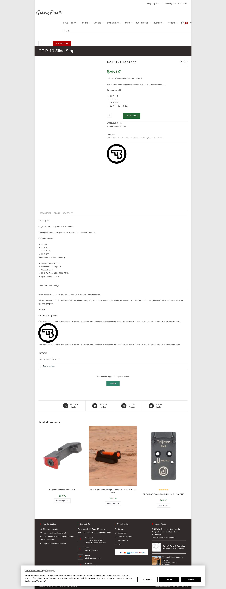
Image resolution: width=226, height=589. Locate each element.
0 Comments (170, 537)
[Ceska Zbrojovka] (117, 154)
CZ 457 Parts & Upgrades (173, 546)
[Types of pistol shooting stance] (156, 560)
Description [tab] (45, 213)
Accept (191, 579)
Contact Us (183, 4)
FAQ (119, 544)
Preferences (147, 579)
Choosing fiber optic (50, 529)
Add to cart (62, 43)
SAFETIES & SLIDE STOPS (128, 138)
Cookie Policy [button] (95, 578)
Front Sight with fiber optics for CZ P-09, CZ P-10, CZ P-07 (113, 491)
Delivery (121, 529)
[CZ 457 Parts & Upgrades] (156, 547)
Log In (113, 383)
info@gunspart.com (93, 558)
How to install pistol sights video (55, 533)
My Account (158, 4)
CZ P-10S (160, 138)
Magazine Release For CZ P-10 (62, 490)
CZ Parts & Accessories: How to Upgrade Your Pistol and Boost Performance (166, 532)
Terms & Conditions (125, 537)
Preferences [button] (41, 581)
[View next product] (186, 61)
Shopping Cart (170, 4)
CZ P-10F (152, 138)
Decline (169, 579)
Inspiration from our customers (54, 543)
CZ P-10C (143, 138)
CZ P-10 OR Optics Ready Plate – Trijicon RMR (163, 494)
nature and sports (84, 300)
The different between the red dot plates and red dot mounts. (57, 538)
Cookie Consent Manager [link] (34, 571)
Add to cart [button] (163, 505)
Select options (62, 501)
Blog (149, 4)
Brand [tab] (57, 213)
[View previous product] (181, 61)
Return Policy (123, 540)
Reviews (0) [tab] (68, 213)
